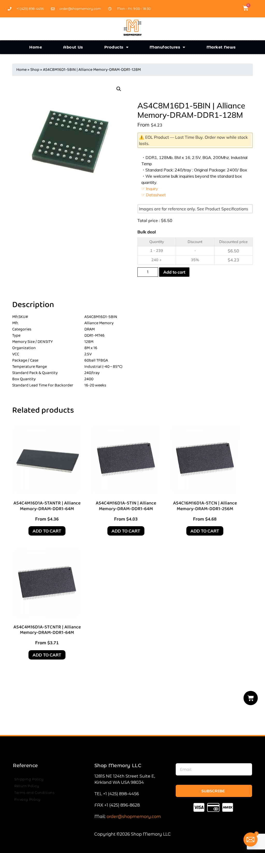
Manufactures (165, 47)
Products (113, 47)
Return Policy (26, 786)
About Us (73, 47)
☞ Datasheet (153, 194)
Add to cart (174, 272)
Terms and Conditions (34, 792)
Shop (34, 69)
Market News (221, 47)
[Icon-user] (254, 8)
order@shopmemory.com (134, 816)
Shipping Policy (28, 779)
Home (35, 47)
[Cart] (251, 698)
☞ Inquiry (149, 188)
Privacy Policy (27, 799)
